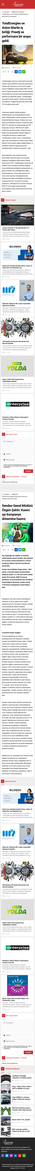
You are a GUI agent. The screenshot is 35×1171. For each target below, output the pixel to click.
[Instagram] (11, 1155)
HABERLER (14, 12)
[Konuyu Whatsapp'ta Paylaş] (23, 71)
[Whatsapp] (24, 1155)
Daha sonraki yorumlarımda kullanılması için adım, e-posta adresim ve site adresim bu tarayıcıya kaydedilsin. (18, 466)
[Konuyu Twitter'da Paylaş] (20, 71)
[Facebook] (2, 1155)
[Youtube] (19, 1155)
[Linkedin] (15, 1155)
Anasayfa (6, 12)
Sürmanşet (21, 12)
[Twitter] (7, 1155)
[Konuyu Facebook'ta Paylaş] (16, 71)
